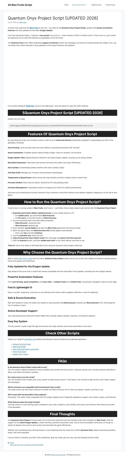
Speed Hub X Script (20, 354)
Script (12, 443)
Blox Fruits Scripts (78, 5)
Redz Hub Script (19, 347)
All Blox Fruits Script (20, 4)
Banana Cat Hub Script (22, 344)
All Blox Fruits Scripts (57, 455)
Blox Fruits (34, 28)
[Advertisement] (62, 76)
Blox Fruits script (25, 258)
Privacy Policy (110, 5)
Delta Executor (97, 5)
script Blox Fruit (30, 339)
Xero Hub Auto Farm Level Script (26, 349)
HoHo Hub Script (19, 352)
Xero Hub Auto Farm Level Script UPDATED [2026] (26, 445)
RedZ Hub (30, 106)
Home (66, 5)
